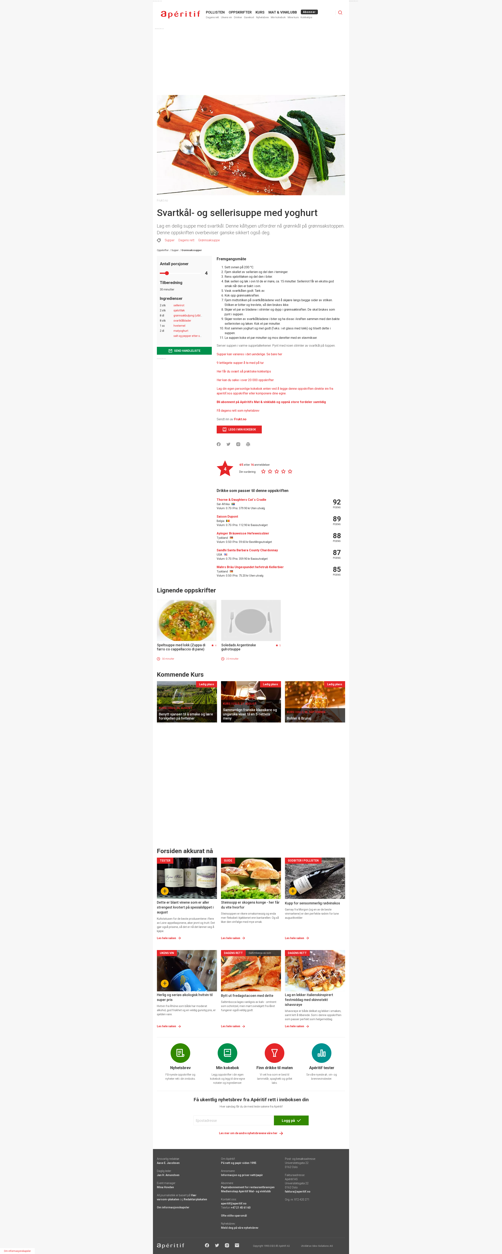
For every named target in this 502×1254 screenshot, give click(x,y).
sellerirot (179, 305)
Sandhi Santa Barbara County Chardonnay (247, 550)
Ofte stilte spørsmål (234, 1215)
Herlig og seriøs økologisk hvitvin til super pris (185, 997)
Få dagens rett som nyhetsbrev (238, 410)
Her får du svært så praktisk (236, 371)
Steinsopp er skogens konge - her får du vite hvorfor (250, 904)
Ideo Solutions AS (322, 1246)
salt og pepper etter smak (189, 335)
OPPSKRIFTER (240, 12)
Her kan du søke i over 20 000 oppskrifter (245, 380)
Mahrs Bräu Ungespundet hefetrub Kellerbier (250, 567)
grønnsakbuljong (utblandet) (191, 315)
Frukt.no (240, 419)
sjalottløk (179, 310)
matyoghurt (181, 330)
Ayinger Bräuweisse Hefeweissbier (243, 533)
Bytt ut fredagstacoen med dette (247, 996)
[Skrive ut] (248, 444)
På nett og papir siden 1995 (238, 1162)
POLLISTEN (215, 12)
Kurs (260, 12)
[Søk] (340, 12)
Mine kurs (293, 17)
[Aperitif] (180, 14)
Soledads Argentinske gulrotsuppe (238, 647)
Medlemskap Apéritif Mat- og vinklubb (246, 1191)
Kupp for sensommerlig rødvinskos (312, 903)
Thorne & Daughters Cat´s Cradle (241, 500)
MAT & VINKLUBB (282, 12)
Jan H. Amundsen (168, 1175)
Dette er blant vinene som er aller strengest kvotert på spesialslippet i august (185, 907)
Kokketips (306, 17)
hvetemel (179, 325)
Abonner (309, 12)
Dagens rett (212, 17)
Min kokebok (278, 17)
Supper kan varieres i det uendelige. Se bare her (249, 354)
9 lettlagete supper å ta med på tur (240, 363)
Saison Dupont (227, 516)
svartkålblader (182, 320)
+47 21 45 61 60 (240, 1207)
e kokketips (263, 371)
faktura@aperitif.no (297, 1191)
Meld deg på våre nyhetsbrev (239, 1227)
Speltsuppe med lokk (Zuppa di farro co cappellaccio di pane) (181, 647)
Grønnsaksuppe (209, 240)
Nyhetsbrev (262, 17)
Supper (170, 240)
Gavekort (249, 17)
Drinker (238, 17)
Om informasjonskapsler (173, 1207)
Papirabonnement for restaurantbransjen (248, 1187)
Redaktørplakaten (195, 1199)
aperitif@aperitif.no (233, 1203)
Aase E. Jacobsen (168, 1162)
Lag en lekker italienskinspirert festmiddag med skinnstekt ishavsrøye (309, 1000)
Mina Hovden (165, 1187)
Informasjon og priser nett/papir (242, 1175)
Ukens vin (226, 17)
